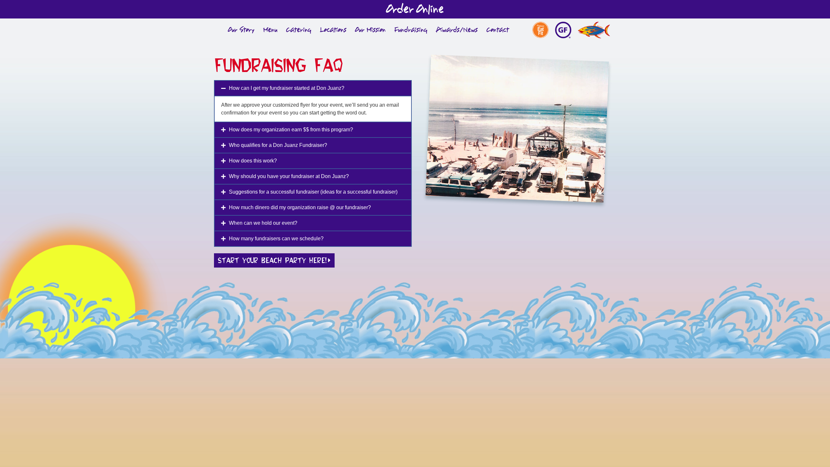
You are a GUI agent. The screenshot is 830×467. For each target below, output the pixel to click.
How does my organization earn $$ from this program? (291, 129)
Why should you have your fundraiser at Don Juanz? (289, 176)
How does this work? (253, 160)
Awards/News (457, 30)
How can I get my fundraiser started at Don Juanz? (286, 88)
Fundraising (411, 30)
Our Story (241, 30)
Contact (497, 30)
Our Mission (370, 30)
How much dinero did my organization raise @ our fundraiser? (300, 207)
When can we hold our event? (263, 223)
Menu (270, 30)
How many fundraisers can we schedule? (276, 238)
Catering (299, 30)
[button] (313, 88)
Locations (333, 30)
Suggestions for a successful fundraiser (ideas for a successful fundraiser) (313, 192)
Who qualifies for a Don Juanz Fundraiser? (278, 145)
